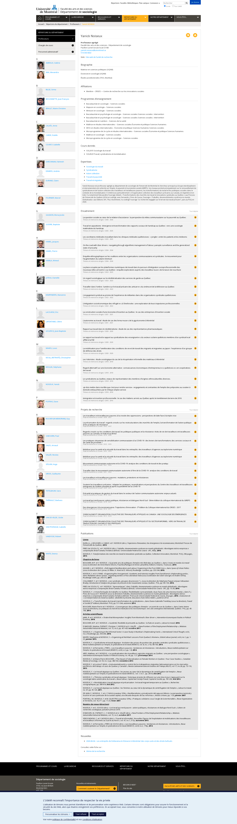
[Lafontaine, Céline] (40, 324)
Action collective (92, 173)
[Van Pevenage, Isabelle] (40, 529)
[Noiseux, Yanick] (40, 387)
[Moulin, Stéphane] (40, 369)
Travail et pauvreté (94, 177)
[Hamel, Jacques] (40, 244)
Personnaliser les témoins (57, 814)
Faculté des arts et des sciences (76, 9)
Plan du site (127, 788)
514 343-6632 (86, 52)
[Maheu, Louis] (40, 350)
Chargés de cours (45, 45)
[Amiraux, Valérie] (40, 65)
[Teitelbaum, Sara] (40, 493)
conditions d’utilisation (92, 819)
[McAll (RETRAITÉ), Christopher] (40, 360)
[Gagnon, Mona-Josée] (40, 217)
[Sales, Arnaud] (40, 448)
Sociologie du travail (94, 166)
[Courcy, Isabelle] (40, 147)
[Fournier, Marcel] (40, 200)
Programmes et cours (46, 766)
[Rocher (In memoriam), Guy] (40, 421)
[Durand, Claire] (40, 183)
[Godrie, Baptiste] (40, 227)
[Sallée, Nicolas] (40, 457)
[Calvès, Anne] (40, 128)
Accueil (41, 24)
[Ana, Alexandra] (40, 75)
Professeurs (75, 24)
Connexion (154, 3)
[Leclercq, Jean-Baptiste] (40, 333)
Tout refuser (81, 814)
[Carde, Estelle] (40, 137)
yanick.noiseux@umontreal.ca (93, 50)
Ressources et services (103, 766)
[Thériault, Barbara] (40, 503)
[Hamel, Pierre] (40, 253)
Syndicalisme (91, 170)
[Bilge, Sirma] (40, 92)
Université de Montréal (46, 9)
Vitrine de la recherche (95, 751)
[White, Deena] (40, 556)
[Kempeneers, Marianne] (40, 297)
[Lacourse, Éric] (40, 314)
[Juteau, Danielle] (40, 280)
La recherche (70, 766)
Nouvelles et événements (86, 783)
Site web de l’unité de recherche (99, 57)
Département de (78, 12)
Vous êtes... (181, 766)
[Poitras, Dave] (40, 404)
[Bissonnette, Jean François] (40, 101)
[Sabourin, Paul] (40, 438)
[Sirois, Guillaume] (40, 476)
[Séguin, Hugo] (40, 467)
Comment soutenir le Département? (94, 788)
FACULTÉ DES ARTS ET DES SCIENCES (179, 786)
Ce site (168, 6)
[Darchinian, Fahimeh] (40, 164)
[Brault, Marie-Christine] (40, 111)
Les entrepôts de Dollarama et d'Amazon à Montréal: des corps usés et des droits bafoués (129, 741)
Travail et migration (94, 180)
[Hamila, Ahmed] (40, 263)
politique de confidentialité (64, 819)
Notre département (157, 766)
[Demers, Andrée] (40, 173)
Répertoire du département (57, 24)
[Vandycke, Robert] (40, 539)
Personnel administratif (48, 52)
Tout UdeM (178, 6)
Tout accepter (98, 814)
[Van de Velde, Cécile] (40, 520)
